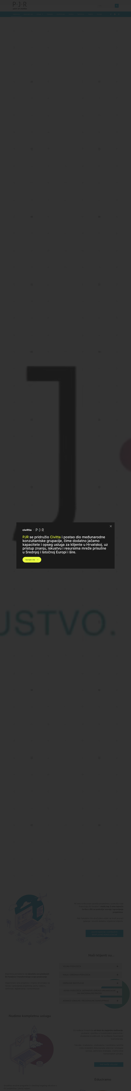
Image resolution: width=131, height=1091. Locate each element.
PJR (26, 537)
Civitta (55, 537)
